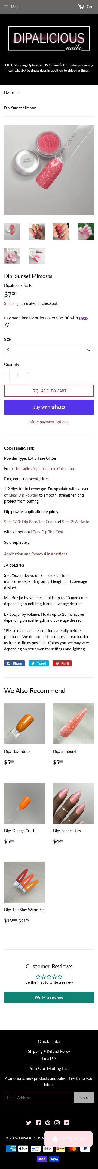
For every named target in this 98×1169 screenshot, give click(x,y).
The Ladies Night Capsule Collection (44, 468)
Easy (48, 531)
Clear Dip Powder (23, 495)
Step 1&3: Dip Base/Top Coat (29, 521)
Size (7, 339)
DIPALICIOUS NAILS (35, 1138)
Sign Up (84, 1098)
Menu (16, 6)
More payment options (49, 421)
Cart (90, 6)
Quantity (11, 364)
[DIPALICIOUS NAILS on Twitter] (29, 1123)
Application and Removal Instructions (35, 554)
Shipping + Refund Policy (49, 1051)
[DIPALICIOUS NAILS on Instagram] (57, 1123)
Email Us (49, 1058)
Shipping (11, 303)
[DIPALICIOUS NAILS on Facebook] (38, 1123)
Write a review (49, 997)
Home (9, 92)
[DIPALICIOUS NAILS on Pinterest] (48, 1123)
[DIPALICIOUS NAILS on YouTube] (66, 1123)
